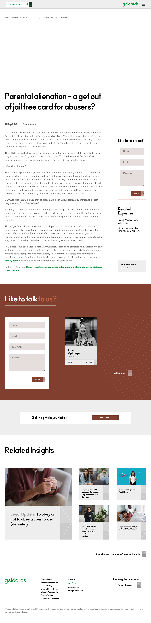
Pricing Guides (47, 595)
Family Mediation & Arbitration (127, 222)
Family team (12, 260)
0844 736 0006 (73, 587)
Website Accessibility (49, 592)
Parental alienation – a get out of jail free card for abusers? (44, 17)
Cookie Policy (46, 586)
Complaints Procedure (50, 598)
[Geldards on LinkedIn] (122, 268)
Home (7, 17)
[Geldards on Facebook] (127, 268)
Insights (15, 17)
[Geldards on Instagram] (75, 583)
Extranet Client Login (49, 589)
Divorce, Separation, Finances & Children (128, 229)
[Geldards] (130, 4)
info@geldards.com (75, 590)
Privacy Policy (46, 579)
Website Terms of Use (49, 582)
